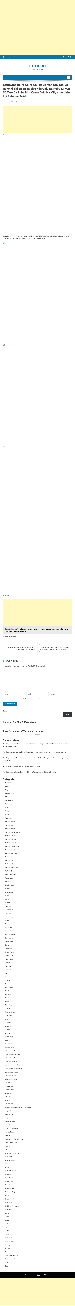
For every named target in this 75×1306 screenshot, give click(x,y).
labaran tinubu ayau (11, 1075)
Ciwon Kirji (8, 913)
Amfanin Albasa (10, 821)
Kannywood (8, 1015)
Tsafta (7, 1231)
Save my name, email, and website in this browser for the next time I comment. (30, 699)
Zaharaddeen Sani (11, 1259)
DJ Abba (7, 920)
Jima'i (7, 1001)
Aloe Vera (8, 814)
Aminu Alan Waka (10, 874)
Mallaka (7, 1097)
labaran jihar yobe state (12, 1065)
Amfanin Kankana (10, 836)
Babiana (7, 889)
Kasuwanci (8, 1026)
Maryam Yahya (9, 1118)
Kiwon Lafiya (9, 1037)
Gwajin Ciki (8, 948)
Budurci (7, 903)
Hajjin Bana (8, 966)
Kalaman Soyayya (10, 1012)
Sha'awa (7, 1195)
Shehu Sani (8, 1202)
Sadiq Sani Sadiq (10, 1178)
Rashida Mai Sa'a (10, 1171)
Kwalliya (7, 1040)
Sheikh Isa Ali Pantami (12, 1206)
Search (5, 711)
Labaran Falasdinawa (11, 1058)
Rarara (7, 1167)
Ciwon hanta (9, 910)
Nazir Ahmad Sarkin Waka (13, 1142)
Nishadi (7, 1146)
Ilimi (6, 973)
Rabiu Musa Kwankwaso (12, 1153)
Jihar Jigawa (9, 987)
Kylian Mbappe (9, 1047)
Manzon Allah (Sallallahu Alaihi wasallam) (18, 1107)
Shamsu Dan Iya (10, 1199)
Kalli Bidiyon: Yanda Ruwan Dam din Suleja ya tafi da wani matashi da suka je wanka (29, 772)
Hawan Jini (8, 970)
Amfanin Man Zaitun (11, 853)
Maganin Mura (9, 1090)
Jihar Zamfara (9, 998)
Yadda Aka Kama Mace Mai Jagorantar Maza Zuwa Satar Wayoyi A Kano (21, 647)
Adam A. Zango (10, 793)
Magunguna (8, 1093)
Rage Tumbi (8, 1157)
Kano (6, 1019)
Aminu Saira (9, 878)
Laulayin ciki (8, 1082)
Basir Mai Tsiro (9, 892)
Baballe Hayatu (9, 885)
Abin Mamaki (9, 783)
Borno (7, 899)
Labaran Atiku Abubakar (12, 1051)
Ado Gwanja (9, 800)
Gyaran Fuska (9, 952)
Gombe (7, 945)
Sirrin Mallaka (9, 1209)
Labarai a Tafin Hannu (37, 69)
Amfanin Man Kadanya (12, 850)
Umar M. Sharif (9, 1241)
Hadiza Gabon (9, 959)
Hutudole (37, 66)
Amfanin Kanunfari (11, 839)
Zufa (6, 1266)
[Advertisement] (37, 13)
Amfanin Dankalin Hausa (13, 832)
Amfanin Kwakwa (10, 843)
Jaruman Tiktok (10, 984)
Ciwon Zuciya (9, 917)
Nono (6, 1150)
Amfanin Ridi (9, 860)
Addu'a (7, 797)
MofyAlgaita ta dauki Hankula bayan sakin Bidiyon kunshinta (22, 766)
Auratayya (8, 881)
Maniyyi (7, 1100)
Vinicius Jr (8, 1248)
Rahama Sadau (10, 1160)
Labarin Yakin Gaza (11, 1079)
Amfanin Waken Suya (12, 867)
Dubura (7, 924)
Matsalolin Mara (10, 1121)
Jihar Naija (8, 994)
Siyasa (7, 1213)
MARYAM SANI (9, 1114)
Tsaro (7, 1234)
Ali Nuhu (7, 811)
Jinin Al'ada (8, 1005)
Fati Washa (8, 931)
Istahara (7, 980)
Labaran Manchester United (13, 1068)
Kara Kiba (8, 1023)
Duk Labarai (13, 636)
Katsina (7, 1030)
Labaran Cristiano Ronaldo (13, 1054)
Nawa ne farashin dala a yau (14, 1139)
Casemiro (8, 906)
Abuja (6, 790)
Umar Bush (8, 1238)
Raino (6, 1164)
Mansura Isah (9, 1104)
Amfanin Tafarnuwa (11, 864)
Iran (6, 977)
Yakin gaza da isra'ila (11, 1255)
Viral (38, 1275)
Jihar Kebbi (8, 991)
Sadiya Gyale (9, 1181)
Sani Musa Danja (10, 1192)
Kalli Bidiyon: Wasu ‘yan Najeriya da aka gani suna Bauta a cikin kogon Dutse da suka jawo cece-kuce (35, 752)
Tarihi (6, 1227)
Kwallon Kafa (9, 1044)
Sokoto (7, 1217)
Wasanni (7, 1252)
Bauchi (7, 896)
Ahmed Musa (9, 804)
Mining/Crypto (9, 1125)
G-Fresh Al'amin (10, 934)
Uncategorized (9, 1245)
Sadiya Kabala (9, 1188)
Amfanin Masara (10, 857)
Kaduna (7, 1008)
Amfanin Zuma (10, 871)
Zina (6, 1262)
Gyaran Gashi (9, 956)
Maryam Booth (9, 1111)
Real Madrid (8, 1174)
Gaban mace (9, 938)
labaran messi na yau (11, 1072)
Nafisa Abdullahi (10, 1132)
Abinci (7, 786)
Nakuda (7, 1135)
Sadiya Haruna (9, 1185)
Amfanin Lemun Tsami (12, 846)
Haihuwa (7, 963)
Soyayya (7, 1220)
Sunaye (7, 1224)
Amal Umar (8, 818)
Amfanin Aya (9, 825)
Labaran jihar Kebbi (11, 1061)
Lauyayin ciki (9, 1086)
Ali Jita (7, 807)
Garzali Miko (9, 941)
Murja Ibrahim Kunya (11, 1128)
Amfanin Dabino (10, 829)
